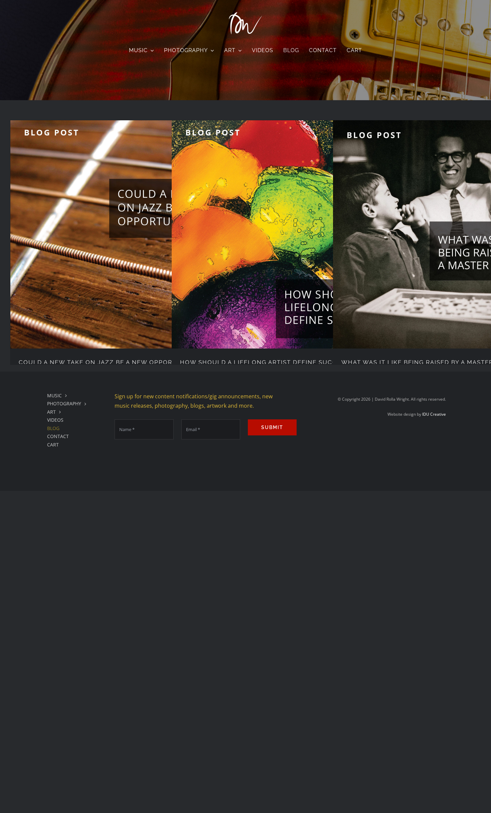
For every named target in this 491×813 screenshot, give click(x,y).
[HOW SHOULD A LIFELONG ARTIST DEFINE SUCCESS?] (286, 234)
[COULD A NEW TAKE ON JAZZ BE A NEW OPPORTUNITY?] (124, 234)
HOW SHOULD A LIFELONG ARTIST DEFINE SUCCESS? (266, 362)
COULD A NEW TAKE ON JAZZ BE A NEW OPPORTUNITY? (109, 362)
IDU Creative (434, 414)
